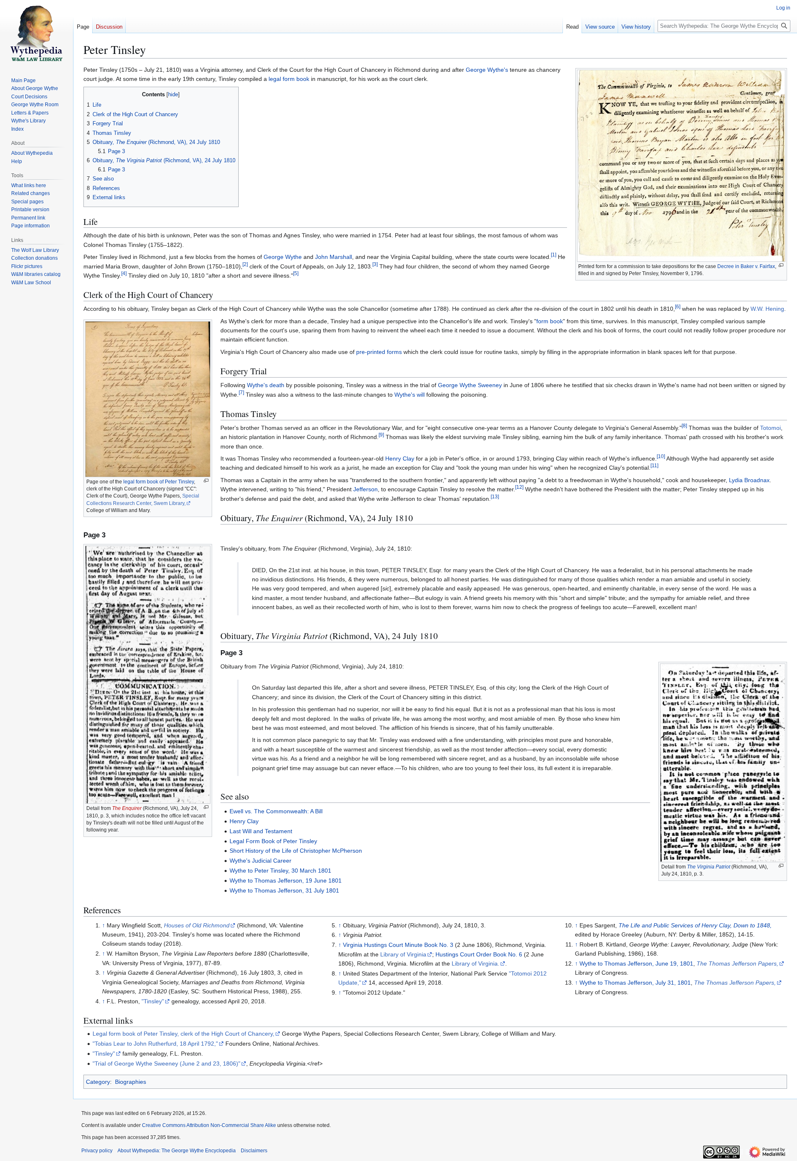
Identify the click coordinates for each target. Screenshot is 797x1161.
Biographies (130, 1081)
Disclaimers (254, 1151)
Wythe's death (265, 385)
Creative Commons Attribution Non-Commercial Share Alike (209, 1125)
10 (661, 456)
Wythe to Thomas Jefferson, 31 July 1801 (284, 890)
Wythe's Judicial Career (260, 860)
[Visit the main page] (36, 33)
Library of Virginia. (475, 963)
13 (495, 496)
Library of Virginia (403, 954)
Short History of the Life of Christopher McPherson (296, 850)
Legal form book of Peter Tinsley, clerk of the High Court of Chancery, (183, 1033)
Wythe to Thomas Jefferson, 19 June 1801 (286, 880)
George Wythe (283, 257)
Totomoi (770, 427)
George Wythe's (487, 69)
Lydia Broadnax (749, 480)
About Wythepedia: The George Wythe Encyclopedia (176, 1151)
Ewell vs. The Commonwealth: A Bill (276, 811)
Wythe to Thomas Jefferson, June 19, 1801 (636, 963)
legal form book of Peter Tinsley (158, 482)
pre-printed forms (379, 352)
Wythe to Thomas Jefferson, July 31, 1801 (635, 982)
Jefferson (365, 489)
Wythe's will (409, 394)
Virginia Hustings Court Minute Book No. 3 (398, 944)
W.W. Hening (767, 308)
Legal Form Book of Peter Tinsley (273, 841)
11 (654, 465)
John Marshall (333, 257)
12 (519, 487)
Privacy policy (96, 1151)
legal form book (289, 79)
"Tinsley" (153, 1001)
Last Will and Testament (261, 831)
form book (549, 321)
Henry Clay (399, 458)
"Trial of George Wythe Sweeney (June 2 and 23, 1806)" (166, 1063)
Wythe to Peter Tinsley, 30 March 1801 (280, 870)
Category (98, 1081)
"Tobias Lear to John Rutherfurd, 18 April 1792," (155, 1043)
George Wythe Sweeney (470, 385)
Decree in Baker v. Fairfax (746, 266)
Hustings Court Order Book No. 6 (478, 954)
